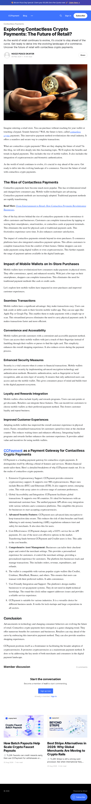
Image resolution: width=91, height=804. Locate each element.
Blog (25, 15)
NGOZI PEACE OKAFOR (22, 54)
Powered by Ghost (80, 791)
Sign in (68, 15)
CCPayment (13, 15)
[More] (32, 16)
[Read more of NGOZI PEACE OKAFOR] (7, 55)
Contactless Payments (14, 24)
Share (82, 55)
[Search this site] (61, 16)
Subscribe (80, 15)
